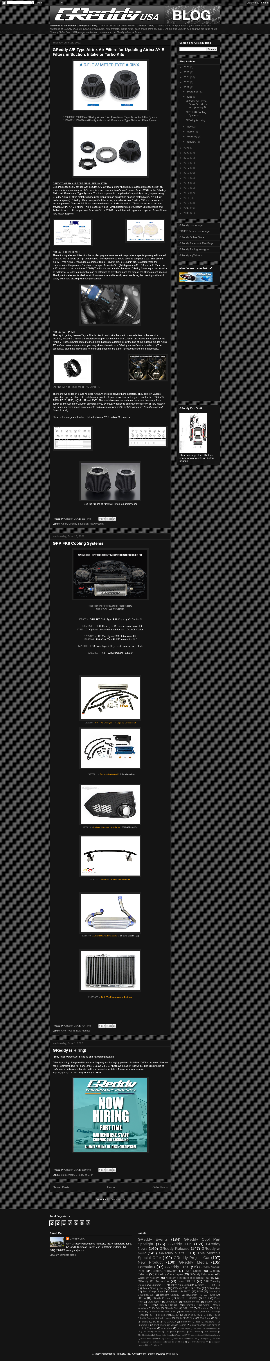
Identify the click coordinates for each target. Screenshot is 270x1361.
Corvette (157, 1332)
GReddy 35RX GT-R (169, 1305)
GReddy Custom (161, 1298)
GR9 (218, 1285)
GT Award (204, 1305)
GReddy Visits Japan (169, 1274)
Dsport (186, 1315)
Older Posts (160, 1187)
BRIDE (145, 1321)
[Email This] (100, 519)
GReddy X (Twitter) (190, 255)
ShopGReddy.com (165, 1270)
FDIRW (151, 1305)
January (192, 141)
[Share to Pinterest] (114, 519)
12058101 (89, 636)
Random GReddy (169, 1294)
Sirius (193, 1318)
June (190, 96)
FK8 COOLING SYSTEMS (110, 609)
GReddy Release (174, 1248)
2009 (186, 207)
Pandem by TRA (191, 1301)
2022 (186, 87)
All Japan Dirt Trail (202, 1328)
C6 (139, 1332)
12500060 (68, 117)
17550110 (82, 629)
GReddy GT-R (202, 1285)
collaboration (158, 1342)
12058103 (89, 639)
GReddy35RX (180, 1288)
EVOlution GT (145, 1294)
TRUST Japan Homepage (194, 231)
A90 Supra (205, 1318)
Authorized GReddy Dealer (162, 1311)
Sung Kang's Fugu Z (154, 1291)
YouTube (216, 1339)
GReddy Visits (172, 1253)
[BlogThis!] (104, 519)
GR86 (197, 1315)
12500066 (79, 120)
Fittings (183, 1332)
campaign (145, 1342)
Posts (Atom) (118, 1199)
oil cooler (162, 1315)
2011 (186, 197)
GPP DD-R (195, 1332)
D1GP (174, 1291)
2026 (186, 67)
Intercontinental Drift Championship (205, 1335)
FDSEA (142, 1298)
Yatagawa (205, 1339)
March (191, 131)
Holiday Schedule (177, 1277)
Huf (205, 1311)
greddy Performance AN (198, 1342)
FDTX (206, 1298)
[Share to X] (107, 519)
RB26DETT (211, 1321)
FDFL (140, 1305)
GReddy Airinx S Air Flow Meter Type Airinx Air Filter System (122, 117)
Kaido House (164, 1318)
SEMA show (213, 1288)
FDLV (167, 1332)
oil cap (156, 1345)
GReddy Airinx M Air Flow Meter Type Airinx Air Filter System (122, 120)
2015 (186, 178)
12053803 (93, 653)
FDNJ (212, 1294)
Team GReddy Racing (155, 1288)
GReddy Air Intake (190, 1311)
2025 (186, 72)
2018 (186, 162)
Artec (215, 1328)
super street (166, 1328)
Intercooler (186, 1321)
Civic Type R (68, 1030)
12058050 (87, 626)
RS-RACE (181, 1318)
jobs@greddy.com (64, 1072)
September (193, 91)
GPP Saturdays (210, 1332)
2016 (186, 172)
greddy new (211, 1301)
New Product (97, 523)
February (192, 136)
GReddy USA (77, 1238)
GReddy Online (144, 1335)
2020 (186, 152)
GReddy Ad (203, 1308)
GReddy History (148, 1277)
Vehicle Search (178, 1325)
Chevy (147, 1332)
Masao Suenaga (148, 1339)
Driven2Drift (172, 1301)
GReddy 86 (189, 1305)
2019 (186, 157)
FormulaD (146, 1267)
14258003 (83, 646)
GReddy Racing (146, 1318)
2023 (186, 82)
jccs (148, 1345)
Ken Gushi (193, 1270)
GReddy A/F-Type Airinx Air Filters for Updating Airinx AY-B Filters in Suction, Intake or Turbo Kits (109, 52)
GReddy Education (79, 523)
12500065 (79, 117)
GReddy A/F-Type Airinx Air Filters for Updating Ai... (197, 104)
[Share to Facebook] (111, 519)
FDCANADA (170, 1321)
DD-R (156, 1321)
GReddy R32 (210, 1315)
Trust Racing (160, 1325)
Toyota (167, 1339)
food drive (212, 1325)
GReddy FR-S (177, 1267)
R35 (198, 1321)
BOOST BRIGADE (187, 1298)
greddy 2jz (179, 1342)
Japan (212, 1291)
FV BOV (156, 1308)
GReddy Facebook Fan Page (196, 243)
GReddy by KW (180, 1335)
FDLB (200, 1291)
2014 (186, 182)
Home (111, 1187)
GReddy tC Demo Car (153, 1281)
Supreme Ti (144, 1325)
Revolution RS (194, 1294)
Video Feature (180, 1339)
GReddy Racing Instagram (194, 249)
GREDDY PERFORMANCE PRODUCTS (110, 606)
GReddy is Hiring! (69, 1050)
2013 (186, 187)
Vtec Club (193, 1339)
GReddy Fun (180, 1244)
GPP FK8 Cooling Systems (78, 543)
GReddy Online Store (191, 237)
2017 (186, 167)
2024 (186, 77)
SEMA (197, 1288)
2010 (186, 202)
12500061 (68, 120)
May (189, 126)
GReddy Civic (172, 1308)
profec (153, 1328)
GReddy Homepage (191, 225)
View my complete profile (63, 1254)
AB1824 (175, 1315)
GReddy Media (193, 1262)
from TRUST (186, 1281)
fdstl (169, 1342)
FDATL (187, 1291)
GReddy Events (153, 1239)
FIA (174, 1332)
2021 (186, 147)
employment (67, 1174)
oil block (142, 1328)
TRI (159, 1339)
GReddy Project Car (192, 1258)
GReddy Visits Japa (162, 1335)
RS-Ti (151, 1315)
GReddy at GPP (84, 1174)
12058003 (82, 619)
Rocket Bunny (205, 1277)
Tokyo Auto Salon (180, 1285)
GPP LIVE (188, 1308)
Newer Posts (61, 1187)
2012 (186, 193)
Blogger (173, 1353)
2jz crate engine (183, 1328)
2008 (186, 213)
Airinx (64, 523)
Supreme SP (158, 1285)
